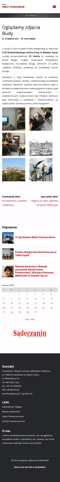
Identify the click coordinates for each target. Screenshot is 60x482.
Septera (28, 467)
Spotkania (29, 38)
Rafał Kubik (44, 460)
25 (43, 307)
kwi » (33, 319)
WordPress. (40, 467)
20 (4, 307)
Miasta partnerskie (11, 411)
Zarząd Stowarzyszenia (13, 421)
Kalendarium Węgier (12, 406)
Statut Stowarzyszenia (13, 416)
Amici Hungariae (13, 6)
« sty (26, 319)
